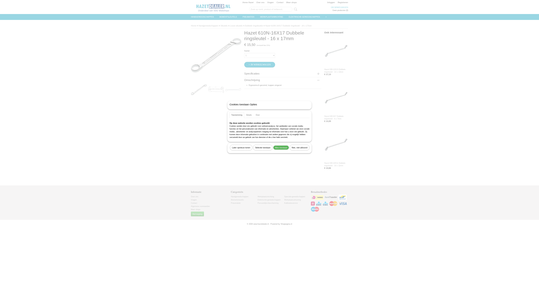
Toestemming (236, 115)
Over (258, 115)
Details (249, 115)
